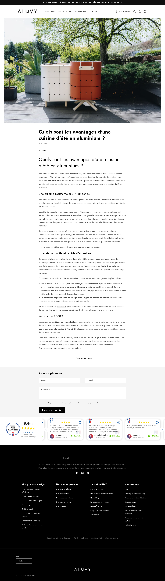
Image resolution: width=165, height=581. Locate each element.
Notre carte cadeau (63, 502)
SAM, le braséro (28, 509)
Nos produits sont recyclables (101, 493)
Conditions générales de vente (58, 538)
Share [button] (43, 150)
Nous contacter (130, 502)
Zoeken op (26, 505)
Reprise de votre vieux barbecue (133, 512)
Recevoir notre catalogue (31, 520)
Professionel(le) (130, 525)
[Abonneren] (101, 458)
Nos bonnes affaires (63, 489)
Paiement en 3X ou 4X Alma (135, 498)
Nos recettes (61, 506)
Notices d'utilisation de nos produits (32, 526)
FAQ (126, 489)
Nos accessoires (62, 493)
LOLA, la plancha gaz (30, 496)
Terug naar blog (84, 358)
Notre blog (94, 498)
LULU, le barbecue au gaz (32, 500)
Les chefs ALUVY (96, 506)
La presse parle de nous (99, 502)
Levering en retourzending (135, 493)
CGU (76, 538)
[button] (134, 11)
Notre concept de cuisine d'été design (31, 490)
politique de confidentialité (91, 538)
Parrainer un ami (96, 489)
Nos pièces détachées (64, 498)
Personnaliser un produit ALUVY (134, 519)
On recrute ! (95, 515)
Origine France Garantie (100, 510)
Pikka (33, 575)
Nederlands (23, 561)
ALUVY (18, 575)
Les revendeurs (130, 506)
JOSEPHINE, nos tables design (31, 514)
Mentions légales (111, 538)
